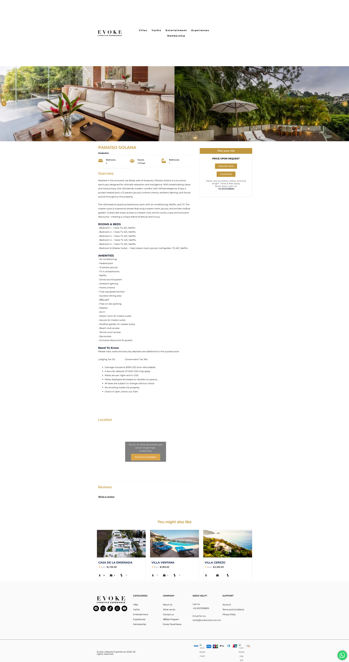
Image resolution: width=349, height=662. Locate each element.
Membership (176, 36)
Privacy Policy (229, 614)
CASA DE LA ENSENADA (115, 562)
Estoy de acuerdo (145, 457)
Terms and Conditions (233, 609)
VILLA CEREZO (215, 562)
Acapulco (103, 153)
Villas (143, 30)
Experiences (200, 30)
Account (226, 604)
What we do (169, 609)
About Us (167, 604)
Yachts (156, 30)
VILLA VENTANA (162, 562)
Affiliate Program (171, 619)
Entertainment (176, 30)
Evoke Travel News (172, 624)
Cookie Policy (145, 451)
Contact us (168, 614)
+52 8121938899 (226, 189)
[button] (4, 103)
